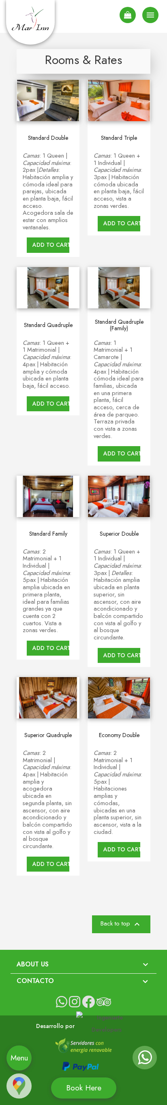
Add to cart (50, 245)
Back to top (121, 924)
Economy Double (119, 735)
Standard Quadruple (48, 325)
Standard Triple (119, 138)
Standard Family (48, 534)
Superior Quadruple (48, 735)
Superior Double (119, 534)
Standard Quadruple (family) (119, 325)
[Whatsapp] (145, 1061)
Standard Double (48, 138)
